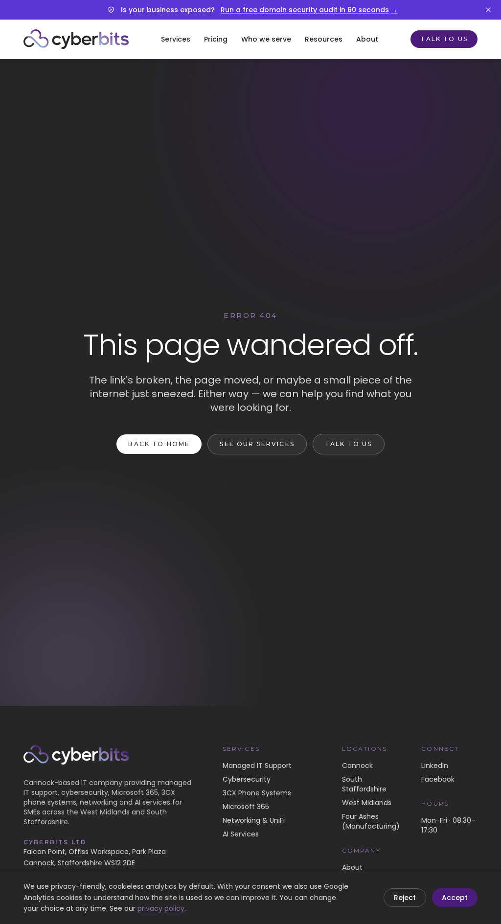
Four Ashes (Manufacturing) (371, 821)
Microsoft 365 (246, 806)
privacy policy (160, 908)
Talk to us (444, 39)
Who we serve (266, 39)
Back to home (159, 444)
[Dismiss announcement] (488, 10)
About (367, 39)
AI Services (241, 834)
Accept (455, 897)
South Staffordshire (364, 784)
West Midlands (366, 803)
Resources (323, 39)
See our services (257, 444)
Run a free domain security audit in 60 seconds (309, 10)
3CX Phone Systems (257, 793)
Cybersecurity (247, 779)
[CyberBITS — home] (76, 39)
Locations (364, 748)
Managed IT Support (257, 765)
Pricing (216, 39)
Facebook (438, 779)
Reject (405, 897)
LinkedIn (434, 765)
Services (175, 39)
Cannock (357, 765)
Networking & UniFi (254, 820)
